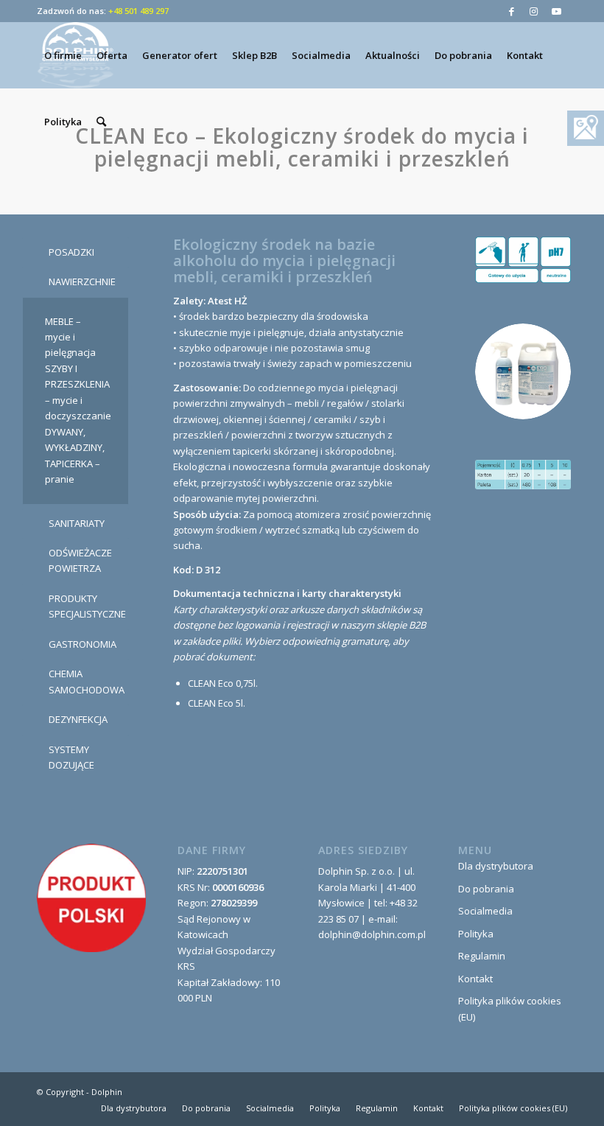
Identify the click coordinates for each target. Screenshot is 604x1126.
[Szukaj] (101, 121)
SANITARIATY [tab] (77, 523)
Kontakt (475, 978)
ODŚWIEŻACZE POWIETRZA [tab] (80, 560)
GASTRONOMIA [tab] (82, 644)
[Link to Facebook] (511, 11)
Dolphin (106, 1091)
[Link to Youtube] (556, 11)
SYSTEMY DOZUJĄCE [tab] (71, 757)
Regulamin (481, 955)
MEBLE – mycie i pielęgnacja (70, 337)
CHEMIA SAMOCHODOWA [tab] (86, 681)
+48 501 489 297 (138, 10)
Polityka (476, 933)
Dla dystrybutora (495, 866)
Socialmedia (485, 910)
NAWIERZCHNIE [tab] (82, 281)
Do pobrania (486, 888)
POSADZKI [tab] (71, 252)
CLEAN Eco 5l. (216, 703)
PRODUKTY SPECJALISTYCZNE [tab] (87, 606)
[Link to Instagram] (533, 11)
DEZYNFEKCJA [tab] (78, 719)
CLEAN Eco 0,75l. (223, 683)
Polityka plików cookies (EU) (509, 1008)
